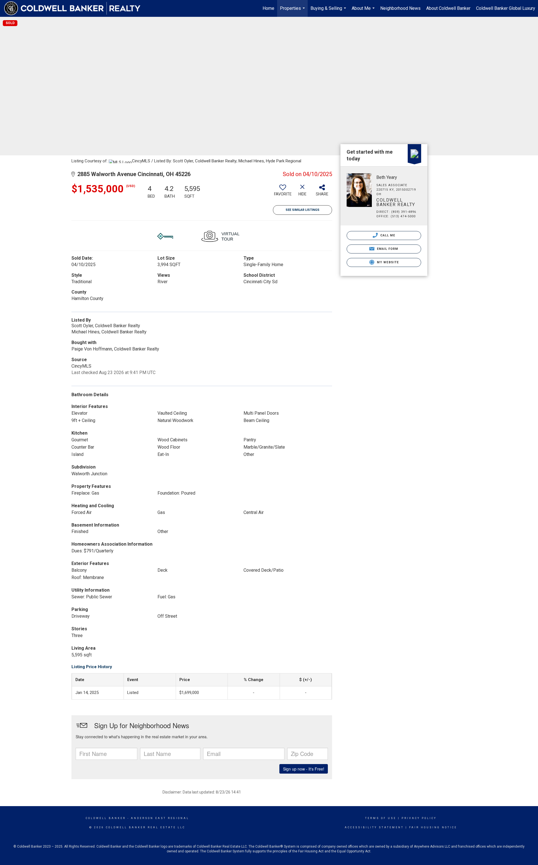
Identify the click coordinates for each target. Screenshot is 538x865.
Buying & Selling (328, 11)
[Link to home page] (75, 8)
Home (268, 8)
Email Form (386, 249)
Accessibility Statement (374, 827)
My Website (387, 262)
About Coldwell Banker (448, 8)
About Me (364, 11)
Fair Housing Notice (433, 827)
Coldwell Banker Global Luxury (505, 8)
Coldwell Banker (106, 818)
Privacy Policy (419, 818)
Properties (293, 11)
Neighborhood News (400, 8)
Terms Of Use (380, 818)
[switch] (283, 192)
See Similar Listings (302, 210)
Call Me (387, 235)
